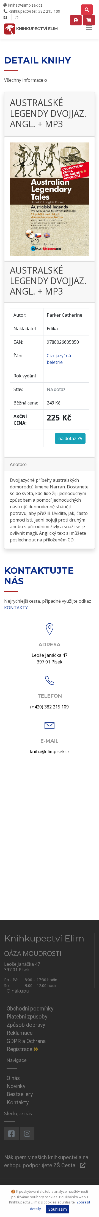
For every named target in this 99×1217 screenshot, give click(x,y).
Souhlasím (57, 1209)
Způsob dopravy (26, 1025)
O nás (13, 1078)
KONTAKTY (16, 608)
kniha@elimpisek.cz (24, 5)
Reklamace (19, 1033)
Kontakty (18, 1102)
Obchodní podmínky (30, 1009)
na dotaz (68, 438)
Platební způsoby (27, 1017)
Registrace (20, 1049)
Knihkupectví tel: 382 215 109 (33, 11)
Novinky (16, 1086)
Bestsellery (20, 1094)
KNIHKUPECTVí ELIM (36, 28)
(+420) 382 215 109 (49, 707)
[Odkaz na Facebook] (5, 17)
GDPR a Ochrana (26, 1041)
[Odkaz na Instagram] (16, 17)
